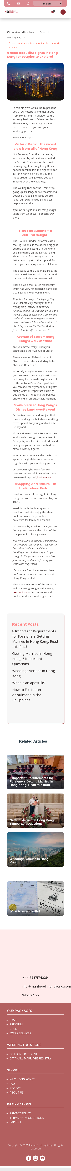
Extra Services (20, 1033)
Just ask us (44, 477)
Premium (16, 1024)
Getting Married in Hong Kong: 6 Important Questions (32, 658)
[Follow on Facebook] (28, 1158)
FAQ (12, 1084)
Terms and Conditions (27, 1118)
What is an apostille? (28, 682)
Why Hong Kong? (22, 1079)
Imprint (16, 1122)
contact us (20, 592)
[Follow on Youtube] (42, 1158)
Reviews (15, 1088)
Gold (13, 1029)
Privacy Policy (20, 1113)
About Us (17, 1092)
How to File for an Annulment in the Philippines (26, 694)
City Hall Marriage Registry (30, 1058)
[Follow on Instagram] (35, 1158)
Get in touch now (34, 966)
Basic (13, 1020)
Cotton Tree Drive (24, 1054)
